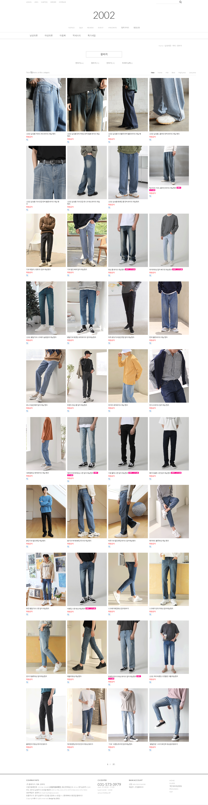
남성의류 (34, 35)
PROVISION (173, 789)
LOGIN (29, 2)
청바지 (179, 46)
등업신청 (137, 28)
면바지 (78, 63)
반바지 (109, 63)
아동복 (63, 35)
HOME (172, 780)
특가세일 (92, 35)
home (161, 46)
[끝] (113, 764)
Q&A (81, 28)
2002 (104, 15)
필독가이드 (125, 28)
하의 (174, 46)
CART (44, 2)
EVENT (100, 28)
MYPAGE (62, 2)
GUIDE (172, 783)
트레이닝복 (126, 63)
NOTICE (71, 28)
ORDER (53, 2)
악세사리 (77, 35)
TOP (171, 792)
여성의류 (49, 35)
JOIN (36, 2)
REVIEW (90, 28)
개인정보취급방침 (175, 786)
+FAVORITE (112, 28)
